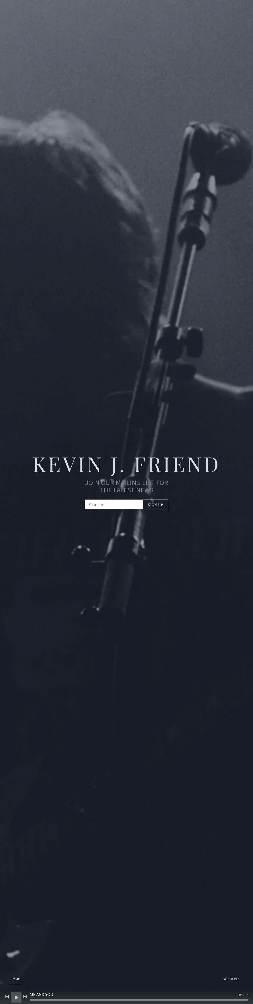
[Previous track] (7, 996)
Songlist (231, 979)
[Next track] (25, 996)
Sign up (155, 504)
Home (15, 979)
